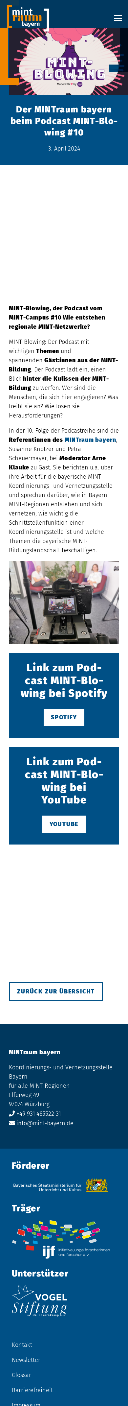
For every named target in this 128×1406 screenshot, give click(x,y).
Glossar (21, 1375)
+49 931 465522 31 (38, 1113)
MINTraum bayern (90, 439)
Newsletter (26, 1360)
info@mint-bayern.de (45, 1123)
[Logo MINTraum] (28, 18)
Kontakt (22, 1344)
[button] (118, 18)
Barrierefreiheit (32, 1390)
